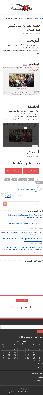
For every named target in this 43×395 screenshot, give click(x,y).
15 (3, 352)
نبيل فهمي (39, 182)
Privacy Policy (37, 380)
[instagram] (13, 307)
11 (28, 352)
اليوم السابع (23, 179)
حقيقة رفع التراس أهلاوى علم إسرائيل (15, 195)
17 (34, 355)
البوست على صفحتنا (14, 170)
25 (28, 358)
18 (28, 355)
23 (39, 358)
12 (21, 352)
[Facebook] (30, 307)
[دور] (5, 204)
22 (3, 355)
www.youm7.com (33, 156)
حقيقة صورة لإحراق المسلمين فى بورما (26, 189)
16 (39, 355)
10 (34, 352)
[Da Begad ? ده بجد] (21, 7)
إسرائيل (31, 179)
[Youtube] (21, 307)
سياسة (32, 18)
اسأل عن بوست (21, 300)
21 (9, 355)
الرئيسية (38, 18)
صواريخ (7, 179)
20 (15, 355)
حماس (14, 179)
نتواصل (40, 377)
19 (21, 355)
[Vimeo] (17, 307)
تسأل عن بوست (37, 373)
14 (9, 352)
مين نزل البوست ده (31, 170)
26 (21, 358)
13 (15, 352)
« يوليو (40, 363)
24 (34, 358)
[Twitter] (26, 307)
